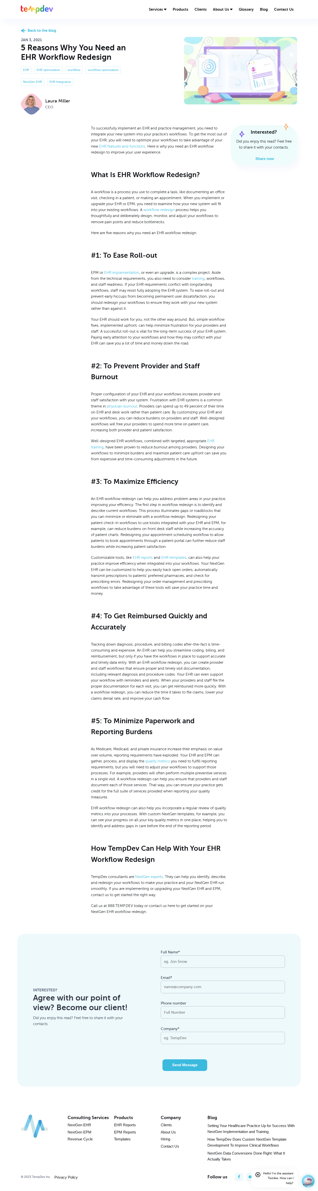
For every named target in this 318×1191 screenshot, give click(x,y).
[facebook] (239, 1177)
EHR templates (173, 558)
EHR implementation (121, 273)
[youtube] (250, 1177)
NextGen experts (149, 877)
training (198, 279)
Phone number (173, 1003)
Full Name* (170, 952)
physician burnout (122, 406)
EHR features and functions (122, 146)
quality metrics (157, 761)
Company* (170, 1029)
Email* (166, 978)
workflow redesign (159, 210)
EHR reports (143, 558)
